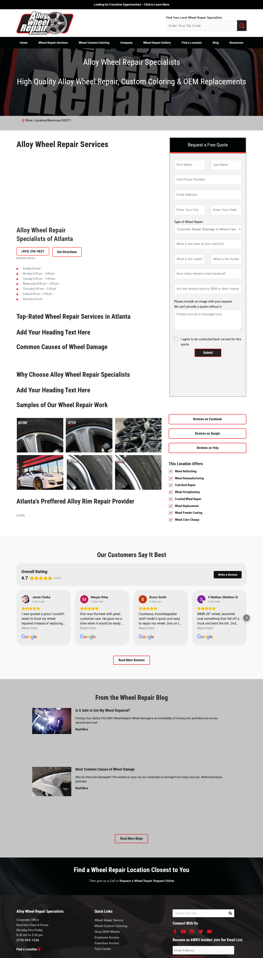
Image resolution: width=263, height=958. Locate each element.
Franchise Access (107, 943)
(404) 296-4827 (32, 251)
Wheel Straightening (187, 492)
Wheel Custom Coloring (94, 42)
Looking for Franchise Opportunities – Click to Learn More (131, 4)
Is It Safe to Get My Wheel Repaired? (102, 710)
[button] (16, 617)
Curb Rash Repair (185, 485)
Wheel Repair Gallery (157, 42)
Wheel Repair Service (109, 920)
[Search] (230, 913)
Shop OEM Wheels (107, 932)
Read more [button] (29, 628)
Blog (216, 42)
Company (126, 42)
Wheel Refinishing (186, 471)
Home (24, 42)
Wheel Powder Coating (188, 513)
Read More (81, 729)
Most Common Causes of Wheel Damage (105, 769)
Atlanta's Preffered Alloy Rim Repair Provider (75, 501)
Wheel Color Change (187, 520)
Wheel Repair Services (53, 42)
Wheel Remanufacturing (189, 478)
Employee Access (107, 937)
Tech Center (103, 949)
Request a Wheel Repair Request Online (147, 881)
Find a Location (192, 42)
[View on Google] (26, 599)
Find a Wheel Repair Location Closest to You (131, 870)
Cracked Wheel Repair (188, 499)
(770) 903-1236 (27, 940)
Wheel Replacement (187, 506)
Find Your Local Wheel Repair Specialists (194, 17)
